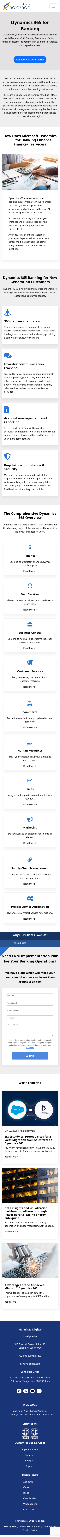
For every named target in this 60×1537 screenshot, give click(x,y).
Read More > (30, 571)
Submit (30, 1055)
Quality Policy (30, 1530)
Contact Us (29, 1509)
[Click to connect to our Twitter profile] (26, 1391)
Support (30, 1466)
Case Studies (30, 1498)
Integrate (30, 1460)
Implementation (30, 1449)
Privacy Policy (11, 1526)
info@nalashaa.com (30, 1363)
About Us (28, 1481)
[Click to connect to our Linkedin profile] (20, 1391)
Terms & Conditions (30, 1526)
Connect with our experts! (30, 59)
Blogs (26, 1492)
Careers (27, 1487)
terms (40, 1045)
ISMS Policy (49, 1526)
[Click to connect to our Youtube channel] (33, 1391)
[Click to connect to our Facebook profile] (40, 1391)
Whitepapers (30, 1503)
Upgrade (30, 1455)
